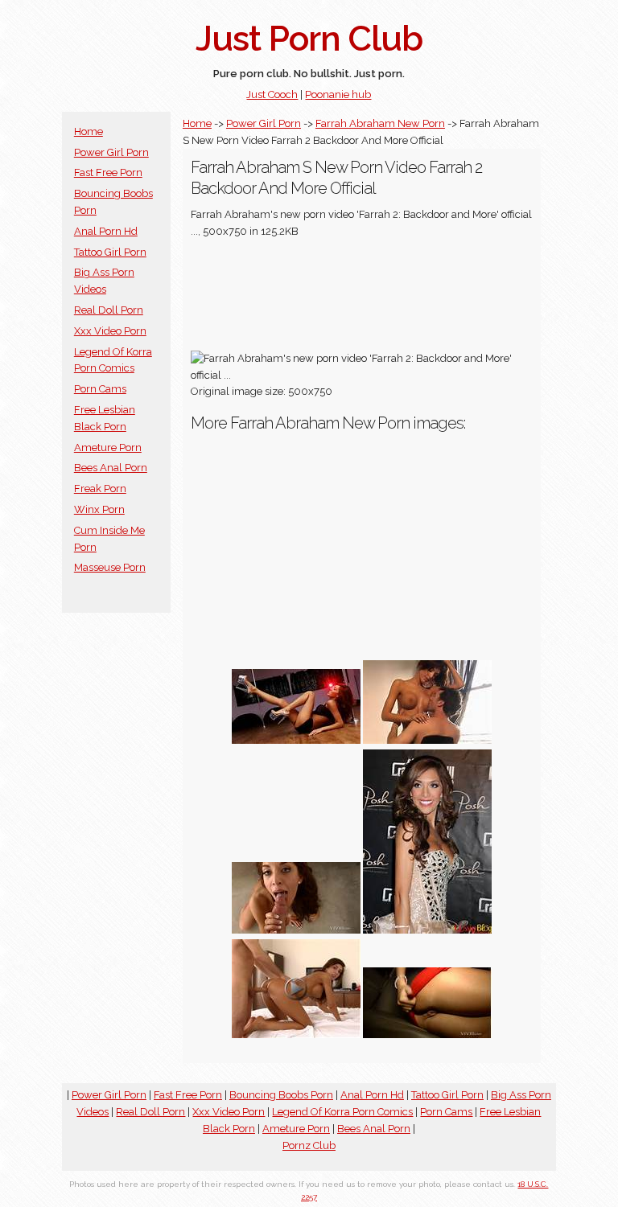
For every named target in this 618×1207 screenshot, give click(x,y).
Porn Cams (100, 389)
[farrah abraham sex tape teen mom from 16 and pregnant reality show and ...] (296, 930)
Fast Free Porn (108, 172)
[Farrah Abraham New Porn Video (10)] (427, 740)
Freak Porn (100, 488)
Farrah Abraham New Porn (380, 123)
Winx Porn (99, 509)
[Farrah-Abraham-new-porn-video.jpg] (427, 930)
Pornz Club (309, 1145)
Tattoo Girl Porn (110, 252)
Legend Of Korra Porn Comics (342, 1112)
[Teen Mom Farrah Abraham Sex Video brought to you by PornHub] (427, 1034)
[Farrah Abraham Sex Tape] (296, 1034)
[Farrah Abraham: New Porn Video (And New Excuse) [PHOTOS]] (296, 740)
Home (88, 131)
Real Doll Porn (108, 310)
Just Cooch (272, 94)
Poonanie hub (338, 94)
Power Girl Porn (111, 152)
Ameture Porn (108, 447)
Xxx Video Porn (110, 331)
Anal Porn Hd (106, 231)
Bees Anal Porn (110, 468)
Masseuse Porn (110, 567)
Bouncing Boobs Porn (281, 1095)
